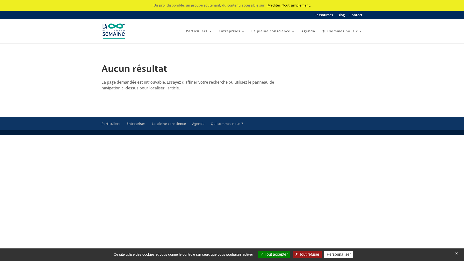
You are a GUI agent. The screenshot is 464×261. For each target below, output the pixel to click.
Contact (355, 15)
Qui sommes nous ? (339, 31)
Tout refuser (308, 254)
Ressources (323, 15)
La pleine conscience (270, 31)
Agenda (308, 31)
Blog (341, 15)
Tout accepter (276, 254)
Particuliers (197, 31)
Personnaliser (339, 254)
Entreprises (229, 31)
